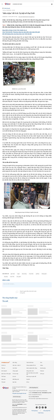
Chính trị (3, 365)
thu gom (19, 276)
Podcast (42, 371)
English (28, 379)
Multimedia (43, 368)
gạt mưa (13, 273)
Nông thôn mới (30, 371)
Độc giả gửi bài (46, 410)
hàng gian (44, 273)
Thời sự (3, 368)
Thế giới (3, 382)
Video (41, 365)
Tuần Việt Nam (29, 362)
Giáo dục (3, 379)
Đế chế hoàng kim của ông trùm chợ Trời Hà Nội (17, 34)
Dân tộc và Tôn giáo (6, 373)
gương (37, 273)
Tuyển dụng (40, 412)
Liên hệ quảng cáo (33, 387)
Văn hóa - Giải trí (17, 365)
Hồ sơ (27, 382)
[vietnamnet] (7, 5)
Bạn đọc (14, 382)
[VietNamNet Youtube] (40, 408)
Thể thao (3, 376)
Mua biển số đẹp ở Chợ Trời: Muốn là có (14, 30)
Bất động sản (16, 379)
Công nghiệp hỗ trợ (31, 365)
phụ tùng (24, 273)
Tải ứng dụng (35, 410)
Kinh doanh (7, 8)
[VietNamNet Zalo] (46, 408)
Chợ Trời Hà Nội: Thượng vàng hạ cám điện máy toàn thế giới (21, 32)
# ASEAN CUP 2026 (17, 4)
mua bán (31, 273)
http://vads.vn (35, 396)
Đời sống (15, 362)
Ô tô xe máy (15, 373)
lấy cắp (6, 276)
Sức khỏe (15, 368)
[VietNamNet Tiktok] (43, 408)
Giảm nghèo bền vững (31, 368)
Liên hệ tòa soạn (17, 396)
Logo (18, 273)
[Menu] (2, 4)
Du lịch (14, 376)
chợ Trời (12, 276)
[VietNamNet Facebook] (37, 408)
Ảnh (41, 362)
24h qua (42, 373)
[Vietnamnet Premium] (5, 363)
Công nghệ (15, 371)
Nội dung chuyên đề (31, 376)
